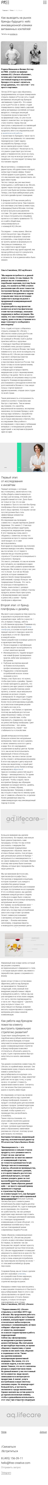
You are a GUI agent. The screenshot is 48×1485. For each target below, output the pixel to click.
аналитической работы (12, 133)
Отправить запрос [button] (11, 1467)
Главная (5, 10)
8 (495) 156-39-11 (12, 1458)
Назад (3, 1432)
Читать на (5, 34)
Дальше (43, 1432)
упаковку (22, 1274)
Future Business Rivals (24, 1142)
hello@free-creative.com (15, 1463)
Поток (11, 10)
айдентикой (18, 769)
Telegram (6, 1472)
